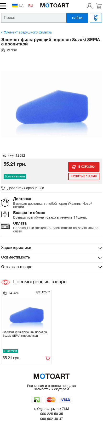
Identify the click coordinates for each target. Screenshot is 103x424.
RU (30, 5)
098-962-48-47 (51, 419)
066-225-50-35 (51, 414)
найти (77, 18)
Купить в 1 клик (84, 176)
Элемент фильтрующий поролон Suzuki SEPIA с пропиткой (25, 334)
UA (21, 5)
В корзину (86, 166)
